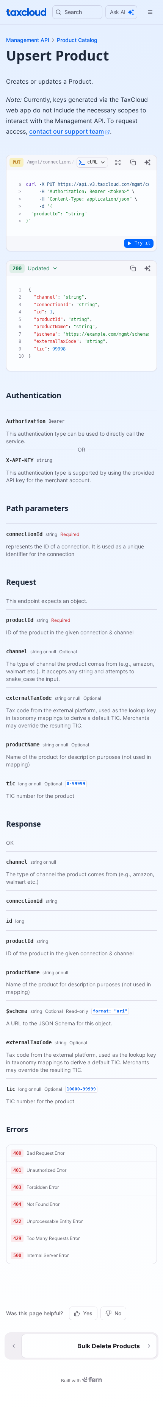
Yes (87, 1313)
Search (73, 12)
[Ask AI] (147, 162)
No (117, 1313)
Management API (27, 40)
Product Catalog (77, 40)
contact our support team (66, 131)
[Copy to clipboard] (133, 162)
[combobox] (35, 268)
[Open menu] (150, 12)
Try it (142, 243)
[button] (81, 1153)
